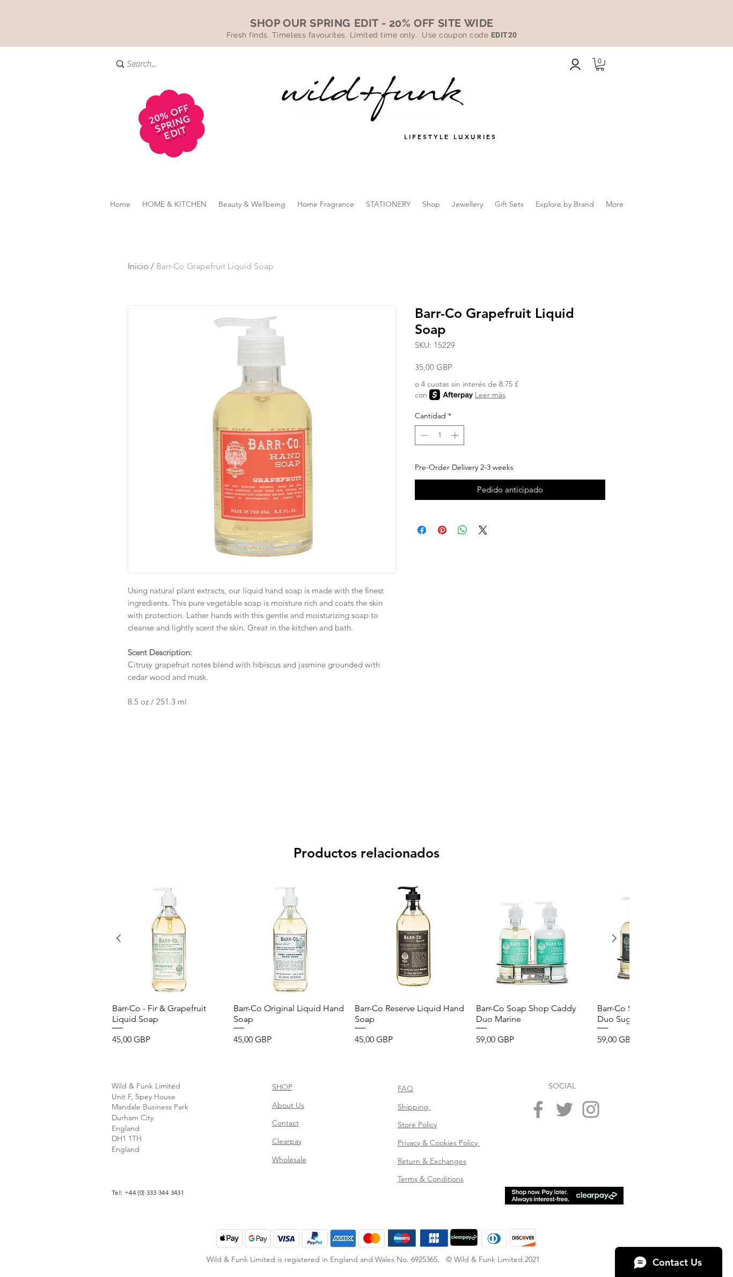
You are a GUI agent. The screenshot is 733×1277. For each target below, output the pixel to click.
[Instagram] (591, 1109)
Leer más (490, 395)
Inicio (138, 266)
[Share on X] (483, 530)
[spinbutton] (439, 435)
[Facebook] (538, 1109)
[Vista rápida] (168, 938)
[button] (599, 64)
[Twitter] (564, 1109)
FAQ (405, 1088)
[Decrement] (423, 435)
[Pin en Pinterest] (442, 530)
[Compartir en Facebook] (421, 530)
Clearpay (287, 1141)
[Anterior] (118, 938)
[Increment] (456, 435)
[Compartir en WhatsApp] (462, 530)
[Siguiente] (614, 938)
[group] (366, 964)
